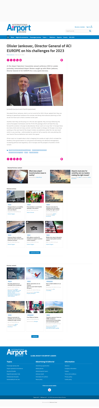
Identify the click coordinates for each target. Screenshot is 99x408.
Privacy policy (68, 376)
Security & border (11, 371)
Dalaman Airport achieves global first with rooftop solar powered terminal (15, 238)
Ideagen (36, 321)
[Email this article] (20, 60)
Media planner (39, 368)
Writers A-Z (44, 397)
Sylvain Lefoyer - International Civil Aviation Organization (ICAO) (14, 294)
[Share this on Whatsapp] (17, 60)
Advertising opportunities (42, 365)
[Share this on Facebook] (8, 60)
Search (90, 30)
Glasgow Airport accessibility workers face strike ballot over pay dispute (15, 208)
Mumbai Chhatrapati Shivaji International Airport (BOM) (52, 327)
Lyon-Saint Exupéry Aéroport (33, 293)
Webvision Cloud (53, 402)
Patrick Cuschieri (15, 291)
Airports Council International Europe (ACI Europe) (20, 150)
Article (28, 204)
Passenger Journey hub (13, 365)
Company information (70, 368)
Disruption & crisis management (16, 152)
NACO (80, 177)
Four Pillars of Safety (32, 317)
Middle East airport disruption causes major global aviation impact (54, 238)
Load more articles (35, 252)
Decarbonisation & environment (39, 150)
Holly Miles (15, 290)
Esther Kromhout (50, 215)
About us (67, 365)
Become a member (80, 27)
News (9, 204)
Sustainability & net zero (13, 379)
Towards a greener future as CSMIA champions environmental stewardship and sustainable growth (53, 319)
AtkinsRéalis (39, 177)
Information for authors (42, 376)
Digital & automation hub (13, 374)
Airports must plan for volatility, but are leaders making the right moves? (81, 173)
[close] (62, 57)
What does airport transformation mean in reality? (37, 173)
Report (10, 281)
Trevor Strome (11, 296)
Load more (34, 336)
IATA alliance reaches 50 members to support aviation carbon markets (34, 238)
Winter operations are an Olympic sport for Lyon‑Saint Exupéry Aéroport (34, 286)
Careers (67, 371)
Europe (26, 152)
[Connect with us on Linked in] (49, 389)
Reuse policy (39, 379)
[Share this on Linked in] (14, 60)
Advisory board (40, 374)
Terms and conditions (70, 374)
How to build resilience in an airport (53, 284)
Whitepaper (49, 281)
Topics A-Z (36, 397)
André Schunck (30, 212)
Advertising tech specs (42, 371)
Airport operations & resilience (15, 368)
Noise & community (33, 152)
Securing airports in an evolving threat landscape (14, 284)
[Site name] (19, 32)
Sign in (43, 57)
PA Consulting (50, 290)
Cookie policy (68, 379)
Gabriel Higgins (11, 214)
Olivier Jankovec (10, 54)
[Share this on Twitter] (11, 60)
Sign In (88, 27)
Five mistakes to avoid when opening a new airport (34, 207)
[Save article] (61, 60)
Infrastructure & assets (13, 376)
